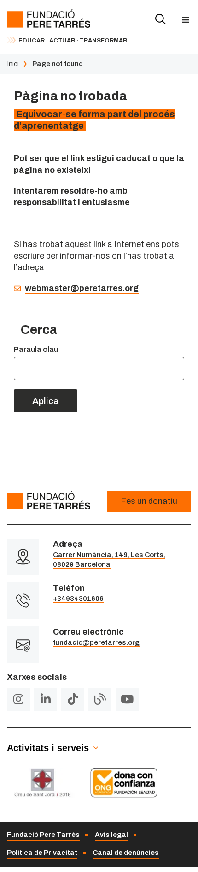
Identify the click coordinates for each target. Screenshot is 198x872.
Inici (13, 63)
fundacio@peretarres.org (96, 642)
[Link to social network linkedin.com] (45, 699)
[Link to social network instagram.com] (18, 699)
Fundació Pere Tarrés (43, 834)
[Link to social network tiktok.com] (72, 699)
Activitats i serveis (48, 748)
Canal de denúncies (126, 852)
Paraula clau (36, 349)
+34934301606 (78, 598)
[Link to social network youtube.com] (127, 699)
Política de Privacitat (42, 852)
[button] (185, 19)
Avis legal (111, 834)
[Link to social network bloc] (99, 699)
